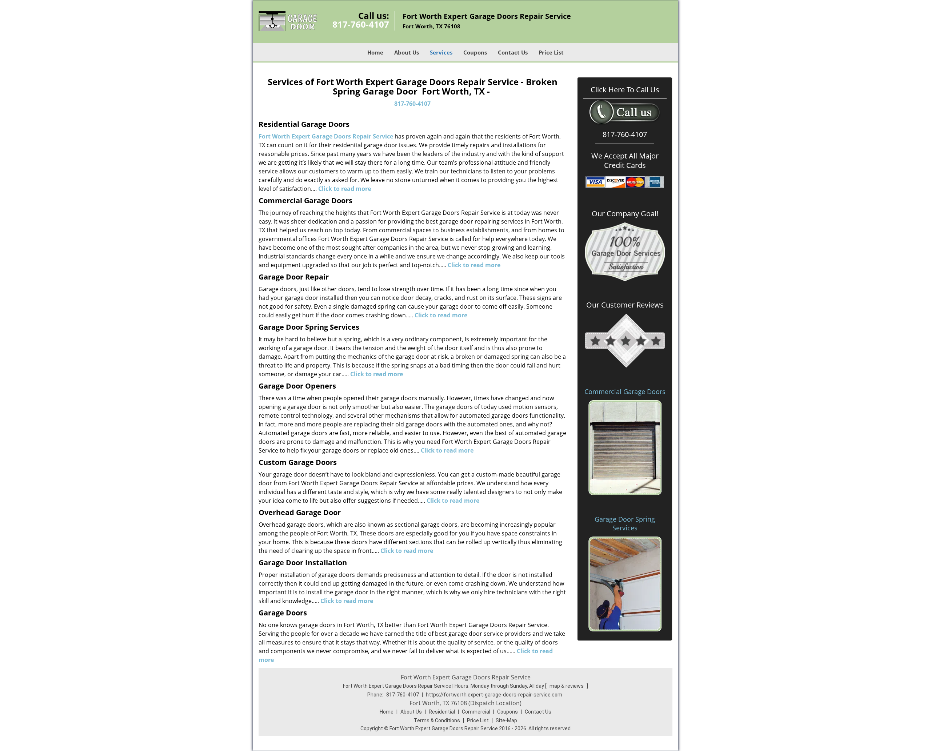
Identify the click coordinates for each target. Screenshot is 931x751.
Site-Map (506, 720)
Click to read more (474, 265)
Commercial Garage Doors (625, 391)
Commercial (476, 712)
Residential (442, 712)
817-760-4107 (360, 24)
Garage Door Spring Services (625, 523)
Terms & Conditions (437, 720)
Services (441, 52)
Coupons (475, 52)
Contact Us (513, 52)
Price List (551, 52)
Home (375, 52)
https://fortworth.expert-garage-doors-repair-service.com (494, 695)
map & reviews (567, 686)
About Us (406, 52)
